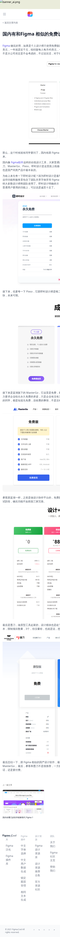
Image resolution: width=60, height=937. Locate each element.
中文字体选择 (23, 849)
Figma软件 (17, 162)
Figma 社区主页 (53, 856)
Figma (6, 45)
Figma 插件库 (9, 859)
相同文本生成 (23, 895)
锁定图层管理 (23, 881)
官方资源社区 (37, 885)
